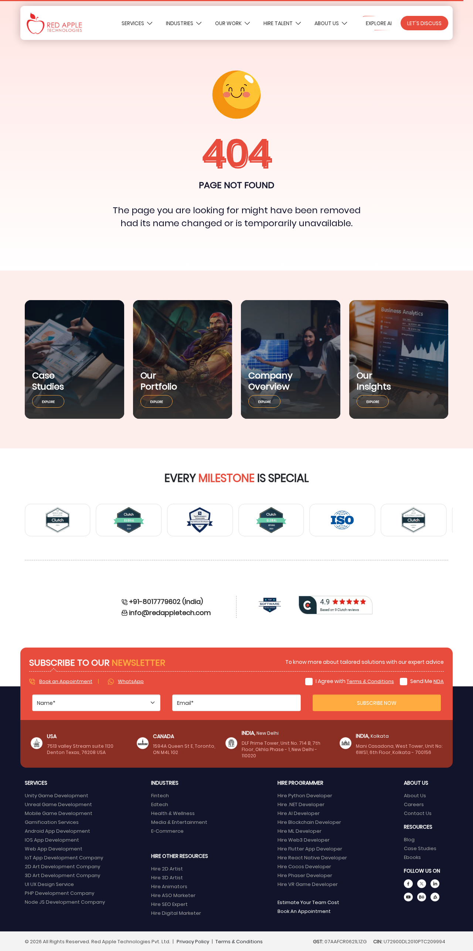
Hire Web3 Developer (304, 839)
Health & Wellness (173, 813)
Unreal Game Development (58, 804)
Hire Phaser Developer (305, 875)
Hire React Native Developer (312, 857)
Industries (180, 23)
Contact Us (418, 813)
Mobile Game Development (58, 813)
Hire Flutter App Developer (310, 848)
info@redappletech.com (170, 612)
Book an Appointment (65, 681)
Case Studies (420, 848)
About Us (327, 23)
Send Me (426, 681)
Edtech (159, 804)
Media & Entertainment (179, 822)
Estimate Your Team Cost (308, 902)
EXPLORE (48, 401)
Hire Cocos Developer (304, 866)
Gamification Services (52, 822)
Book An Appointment (304, 911)
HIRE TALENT (278, 23)
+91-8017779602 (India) (166, 601)
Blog (409, 839)
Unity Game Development (56, 795)
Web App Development (53, 848)
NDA (438, 681)
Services (133, 23)
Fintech (160, 795)
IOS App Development (52, 839)
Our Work (229, 23)
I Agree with (354, 681)
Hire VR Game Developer (308, 884)
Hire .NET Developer (301, 804)
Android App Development (57, 831)
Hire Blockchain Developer (309, 822)
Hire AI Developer (299, 813)
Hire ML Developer (299, 831)
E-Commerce (167, 831)
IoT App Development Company (64, 857)
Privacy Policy (193, 941)
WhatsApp (131, 681)
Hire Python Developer (305, 795)
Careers (414, 804)
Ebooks (412, 857)
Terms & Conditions (370, 681)
